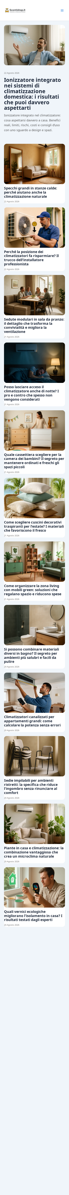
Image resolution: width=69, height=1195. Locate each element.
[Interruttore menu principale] (62, 10)
